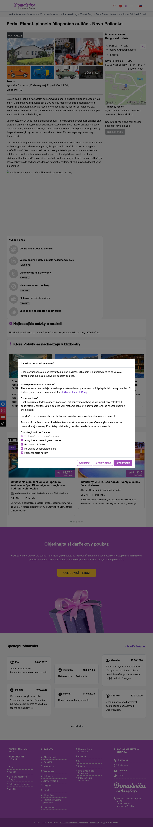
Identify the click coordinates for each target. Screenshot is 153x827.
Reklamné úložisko (34, 444)
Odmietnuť (84, 462)
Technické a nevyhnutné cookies (41, 436)
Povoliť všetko (122, 462)
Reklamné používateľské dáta (40, 448)
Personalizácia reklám (36, 452)
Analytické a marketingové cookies (42, 440)
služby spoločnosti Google (75, 392)
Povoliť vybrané (103, 462)
